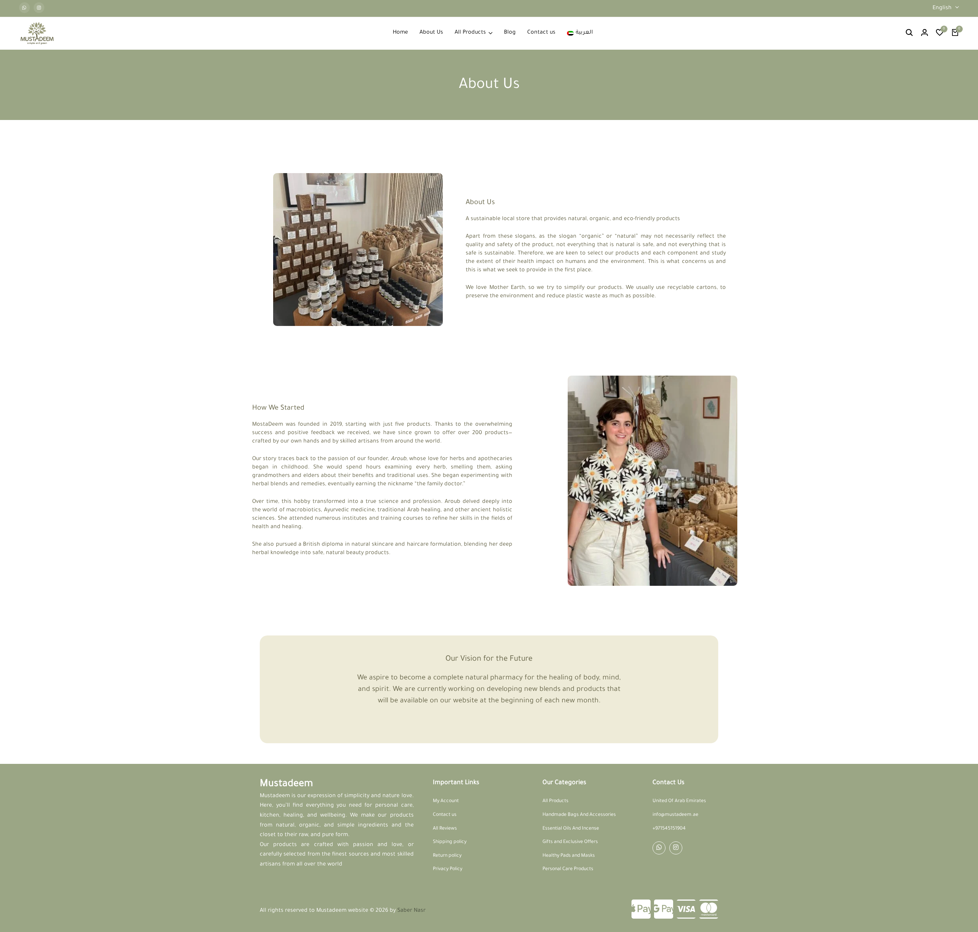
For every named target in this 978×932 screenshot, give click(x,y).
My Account (446, 801)
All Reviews (445, 829)
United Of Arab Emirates (679, 801)
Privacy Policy (447, 869)
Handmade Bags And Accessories (579, 815)
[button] (939, 33)
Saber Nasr (411, 911)
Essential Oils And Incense (570, 829)
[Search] (909, 33)
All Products (470, 33)
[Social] (659, 847)
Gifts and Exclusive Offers (570, 842)
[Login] (924, 33)
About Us (431, 33)
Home (400, 33)
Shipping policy (449, 842)
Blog (510, 33)
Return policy (447, 856)
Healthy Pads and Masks (568, 856)
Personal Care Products (567, 869)
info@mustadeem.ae (675, 815)
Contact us (541, 33)
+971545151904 (669, 829)
